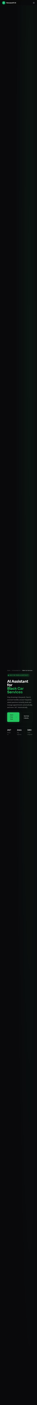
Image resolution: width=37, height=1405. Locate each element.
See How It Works (26, 717)
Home (8, 670)
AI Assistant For (16, 670)
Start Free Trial (11, 717)
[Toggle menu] (34, 3)
